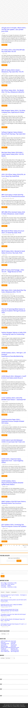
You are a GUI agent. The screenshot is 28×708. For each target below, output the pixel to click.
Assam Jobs (13, 641)
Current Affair (4, 584)
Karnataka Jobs (4, 646)
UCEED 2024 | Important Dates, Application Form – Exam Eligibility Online (12, 460)
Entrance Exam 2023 (15, 464)
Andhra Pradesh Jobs (5, 641)
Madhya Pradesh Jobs (6, 647)
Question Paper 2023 (6, 425)
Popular (8, 592)
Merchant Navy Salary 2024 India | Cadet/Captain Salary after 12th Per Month (12, 154)
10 (14, 545)
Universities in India (11, 587)
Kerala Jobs (13, 646)
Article (3, 33)
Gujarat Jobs (3, 645)
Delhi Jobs (13, 643)
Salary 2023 (4, 53)
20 (16, 545)
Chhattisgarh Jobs (5, 643)
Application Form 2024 (6, 464)
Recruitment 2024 (5, 198)
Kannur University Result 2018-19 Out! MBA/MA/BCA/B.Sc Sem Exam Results (9, 610)
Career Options (10, 584)
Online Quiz (3, 585)
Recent (2, 592)
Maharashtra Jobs (15, 647)
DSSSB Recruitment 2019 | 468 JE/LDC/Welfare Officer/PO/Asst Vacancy (11, 605)
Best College (4, 583)
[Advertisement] (7, 668)
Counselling (3, 587)
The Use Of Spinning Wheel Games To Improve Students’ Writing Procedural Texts (13, 310)
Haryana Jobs (14, 645)
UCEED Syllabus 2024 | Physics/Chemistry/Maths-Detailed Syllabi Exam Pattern (12, 482)
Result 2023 (4, 380)
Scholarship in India (11, 583)
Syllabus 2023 (5, 358)
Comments (13, 592)
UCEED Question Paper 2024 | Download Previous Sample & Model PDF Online (12, 421)
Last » (25, 547)
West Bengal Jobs (15, 651)
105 (10, 597)
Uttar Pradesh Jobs (5, 651)
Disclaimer (22, 706)
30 (19, 545)
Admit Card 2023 (5, 443)
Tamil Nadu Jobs (4, 650)
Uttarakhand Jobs (15, 650)
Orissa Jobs (13, 642)
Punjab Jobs (3, 648)
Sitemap (5, 706)
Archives (3, 658)
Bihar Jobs (3, 642)
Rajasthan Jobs (14, 648)
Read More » (4, 44)
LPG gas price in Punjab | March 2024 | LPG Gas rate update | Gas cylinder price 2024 (13, 29)
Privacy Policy (16, 706)
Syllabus (9, 585)
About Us (10, 706)
